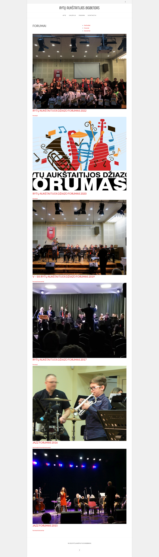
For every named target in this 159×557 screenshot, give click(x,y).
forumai (86, 28)
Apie (64, 15)
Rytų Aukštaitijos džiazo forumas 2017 (59, 359)
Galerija (72, 15)
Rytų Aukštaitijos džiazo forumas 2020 (59, 193)
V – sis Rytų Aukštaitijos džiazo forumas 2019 (64, 276)
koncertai (87, 31)
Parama (82, 15)
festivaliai (87, 25)
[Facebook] (79, 550)
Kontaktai (92, 15)
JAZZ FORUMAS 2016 (45, 442)
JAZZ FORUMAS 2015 (45, 525)
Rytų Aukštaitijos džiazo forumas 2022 (59, 110)
